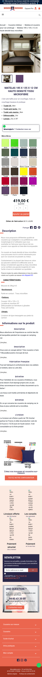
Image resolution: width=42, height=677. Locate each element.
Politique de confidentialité (27, 674)
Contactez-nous (15, 607)
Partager (31, 227)
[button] (21, 136)
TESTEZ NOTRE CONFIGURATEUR (21, 478)
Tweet (35, 227)
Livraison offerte (11, 514)
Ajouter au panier (21, 214)
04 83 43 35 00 (17, 598)
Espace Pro (29, 8)
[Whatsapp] (39, 665)
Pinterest (39, 227)
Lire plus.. (3, 342)
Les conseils (30, 514)
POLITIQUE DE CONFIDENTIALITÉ (15, 577)
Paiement (30, 544)
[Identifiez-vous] (35, 9)
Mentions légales (12, 674)
